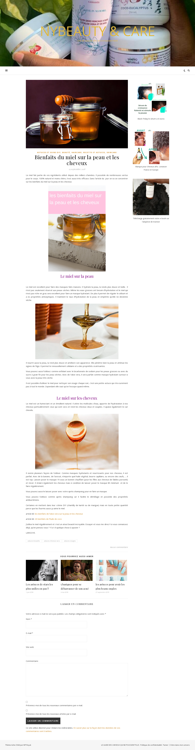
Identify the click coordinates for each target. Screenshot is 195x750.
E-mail (29, 633)
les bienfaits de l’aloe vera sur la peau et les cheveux (59, 513)
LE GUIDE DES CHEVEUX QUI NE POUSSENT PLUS (120, 745)
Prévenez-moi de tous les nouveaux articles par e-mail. (51, 714)
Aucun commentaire (119, 547)
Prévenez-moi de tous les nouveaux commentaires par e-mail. (54, 705)
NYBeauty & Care (97, 30)
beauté (66, 152)
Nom (29, 619)
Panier (165, 745)
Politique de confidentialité (151, 745)
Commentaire (32, 661)
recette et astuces (94, 152)
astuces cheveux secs (52, 541)
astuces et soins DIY (49, 152)
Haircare (77, 152)
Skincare (112, 152)
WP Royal (27, 745)
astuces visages (70, 541)
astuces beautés (34, 541)
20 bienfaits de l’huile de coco (48, 519)
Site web (30, 647)
